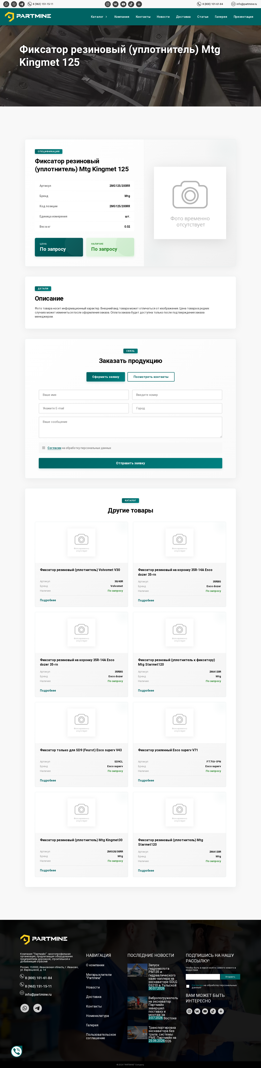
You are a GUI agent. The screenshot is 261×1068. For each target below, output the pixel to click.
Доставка (183, 16)
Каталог (97, 16)
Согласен (54, 448)
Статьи (202, 16)
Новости (163, 16)
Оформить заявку (105, 377)
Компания (121, 16)
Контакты (143, 16)
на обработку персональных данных (79, 448)
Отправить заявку (130, 463)
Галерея (221, 16)
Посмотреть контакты (151, 377)
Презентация (243, 16)
